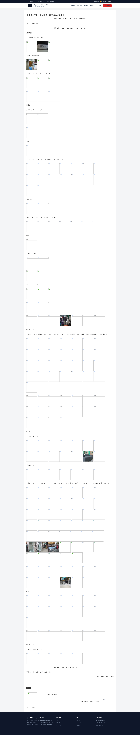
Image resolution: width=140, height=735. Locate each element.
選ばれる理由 (79, 5)
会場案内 (86, 5)
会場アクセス (58, 725)
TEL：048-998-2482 (100, 720)
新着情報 (73, 5)
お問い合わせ (107, 5)
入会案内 (92, 5)
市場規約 (78, 725)
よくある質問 (98, 5)
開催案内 (29, 687)
